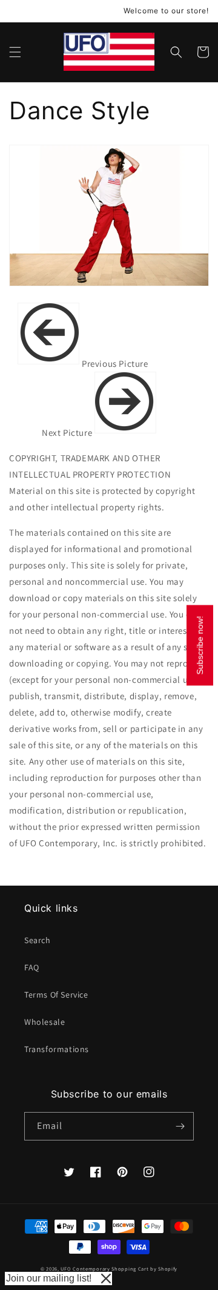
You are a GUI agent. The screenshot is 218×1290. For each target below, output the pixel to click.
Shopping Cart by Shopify (144, 1268)
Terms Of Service (56, 994)
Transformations (56, 1049)
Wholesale (44, 1021)
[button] (15, 52)
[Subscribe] (180, 1126)
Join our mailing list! (48, 1278)
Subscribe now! (200, 645)
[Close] (106, 1278)
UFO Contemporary (85, 1268)
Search (37, 940)
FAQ (31, 967)
